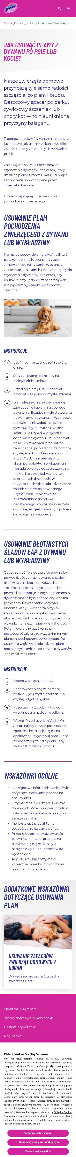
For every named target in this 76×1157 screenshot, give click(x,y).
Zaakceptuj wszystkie (38, 1151)
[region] (38, 1099)
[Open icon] (60, 9)
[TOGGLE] (68, 9)
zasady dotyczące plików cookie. (22, 1123)
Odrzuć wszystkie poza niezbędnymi (38, 1142)
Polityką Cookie (63, 1112)
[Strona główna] (11, 8)
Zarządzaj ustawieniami (38, 1133)
